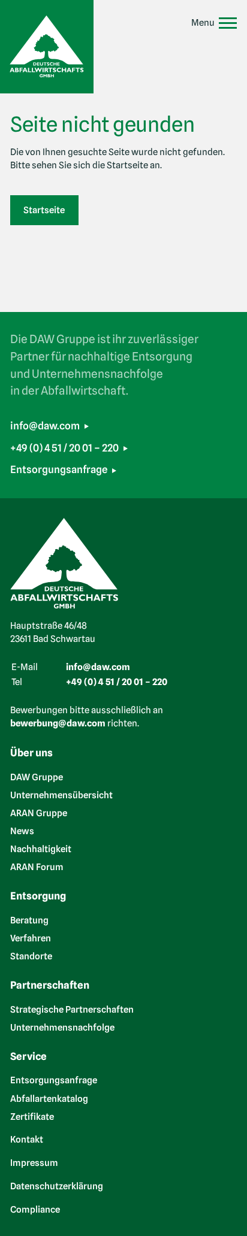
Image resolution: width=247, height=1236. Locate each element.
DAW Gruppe (36, 776)
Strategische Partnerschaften (72, 1009)
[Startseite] (47, 46)
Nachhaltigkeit (40, 849)
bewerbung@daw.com (58, 723)
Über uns (31, 753)
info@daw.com (45, 426)
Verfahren (30, 937)
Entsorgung (38, 896)
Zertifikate (32, 1116)
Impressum (34, 1163)
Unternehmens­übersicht (61, 794)
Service (28, 1056)
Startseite (44, 210)
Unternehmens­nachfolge (62, 1027)
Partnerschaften (49, 985)
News (22, 830)
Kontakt (26, 1139)
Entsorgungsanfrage (58, 469)
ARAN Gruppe (38, 812)
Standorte (31, 955)
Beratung (29, 919)
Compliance (35, 1209)
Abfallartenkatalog (49, 1098)
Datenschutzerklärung (56, 1186)
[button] (214, 23)
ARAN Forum (37, 867)
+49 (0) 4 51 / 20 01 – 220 (64, 448)
